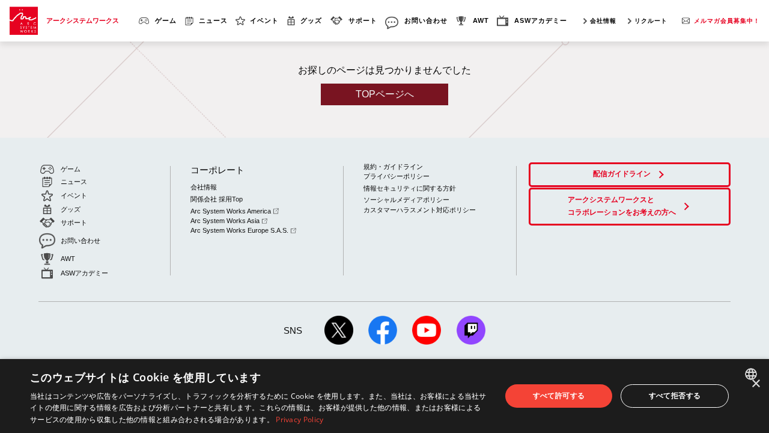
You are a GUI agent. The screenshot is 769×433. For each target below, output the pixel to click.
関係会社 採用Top (216, 199)
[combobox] (752, 374)
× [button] (755, 383)
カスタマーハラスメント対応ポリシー (419, 209)
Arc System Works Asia (225, 220)
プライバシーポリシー (396, 176)
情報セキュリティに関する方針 (409, 188)
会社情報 (603, 20)
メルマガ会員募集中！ (727, 20)
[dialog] (384, 396)
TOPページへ (385, 94)
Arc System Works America (230, 211)
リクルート (650, 20)
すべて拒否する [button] (675, 395)
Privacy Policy (299, 419)
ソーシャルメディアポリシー (406, 199)
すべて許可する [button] (559, 395)
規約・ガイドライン (393, 166)
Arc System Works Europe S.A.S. (239, 230)
